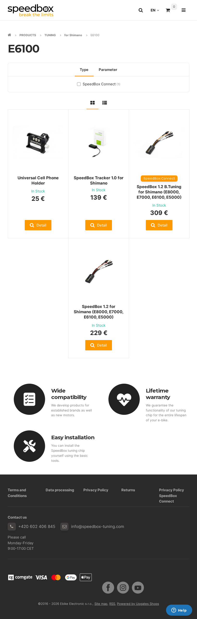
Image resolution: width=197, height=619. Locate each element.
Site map (100, 604)
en (156, 11)
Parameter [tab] (108, 69)
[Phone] (12, 527)
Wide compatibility (68, 393)
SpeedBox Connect (101, 84)
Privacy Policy (95, 490)
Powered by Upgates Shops (138, 604)
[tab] (92, 102)
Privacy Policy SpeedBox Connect (171, 495)
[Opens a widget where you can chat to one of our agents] (179, 611)
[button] (38, 225)
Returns (128, 490)
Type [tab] (84, 69)
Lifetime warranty (158, 393)
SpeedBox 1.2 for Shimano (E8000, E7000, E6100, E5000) (98, 311)
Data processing (60, 490)
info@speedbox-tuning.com (97, 526)
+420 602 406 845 (36, 526)
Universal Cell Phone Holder (38, 180)
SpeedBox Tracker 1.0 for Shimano (98, 180)
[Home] (31, 10)
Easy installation (72, 437)
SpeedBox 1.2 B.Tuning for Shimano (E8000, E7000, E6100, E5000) (159, 192)
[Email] (64, 527)
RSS (112, 604)
